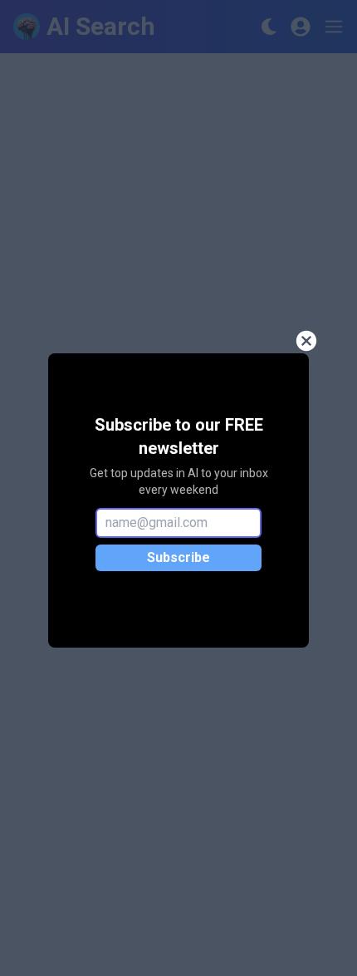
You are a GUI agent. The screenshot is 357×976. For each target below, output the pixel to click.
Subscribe (178, 557)
